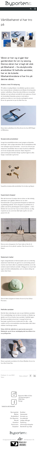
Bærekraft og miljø (26, 426)
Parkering (23, 422)
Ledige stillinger (25, 420)
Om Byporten (14, 418)
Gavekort (15, 422)
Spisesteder (23, 414)
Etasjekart (15, 426)
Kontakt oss (24, 416)
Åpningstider (14, 412)
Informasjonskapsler (26, 424)
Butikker (22, 412)
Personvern (14, 424)
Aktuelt (16, 420)
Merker (16, 414)
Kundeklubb (24, 418)
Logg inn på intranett (8, 406)
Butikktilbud (14, 416)
